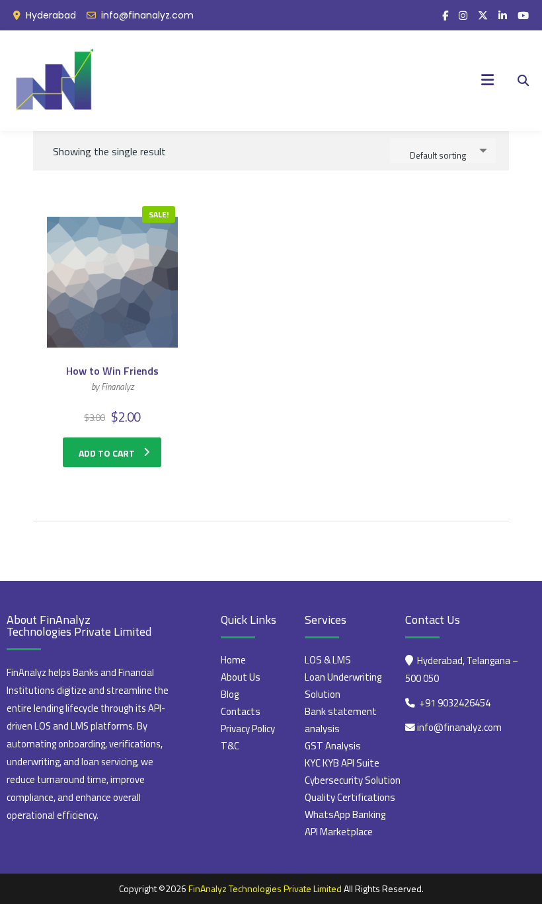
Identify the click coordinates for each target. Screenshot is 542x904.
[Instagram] (463, 15)
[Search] (523, 80)
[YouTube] (523, 15)
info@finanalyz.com (147, 15)
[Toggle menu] (487, 80)
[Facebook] (445, 15)
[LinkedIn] (502, 15)
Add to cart (107, 453)
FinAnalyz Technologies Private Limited (265, 888)
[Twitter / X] (483, 15)
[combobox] (443, 150)
